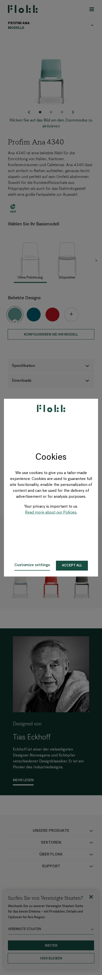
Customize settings (32, 565)
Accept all (72, 565)
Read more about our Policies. (51, 513)
